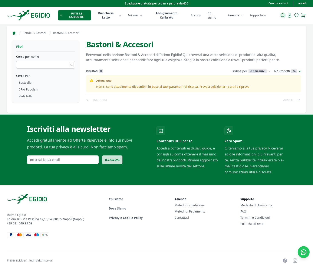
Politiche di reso (251, 224)
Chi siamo (212, 15)
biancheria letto (105, 15)
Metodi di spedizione (190, 205)
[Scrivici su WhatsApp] (304, 252)
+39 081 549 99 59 (19, 223)
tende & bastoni (34, 33)
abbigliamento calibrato (167, 15)
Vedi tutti (25, 96)
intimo (133, 15)
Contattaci (182, 217)
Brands (196, 15)
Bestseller (26, 82)
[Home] (14, 33)
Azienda (233, 15)
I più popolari (28, 89)
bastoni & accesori (66, 33)
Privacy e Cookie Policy (126, 218)
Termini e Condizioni (255, 217)
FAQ (243, 211)
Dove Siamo (117, 208)
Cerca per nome (27, 57)
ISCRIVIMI (112, 160)
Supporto (256, 15)
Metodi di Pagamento (190, 211)
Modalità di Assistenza (256, 205)
